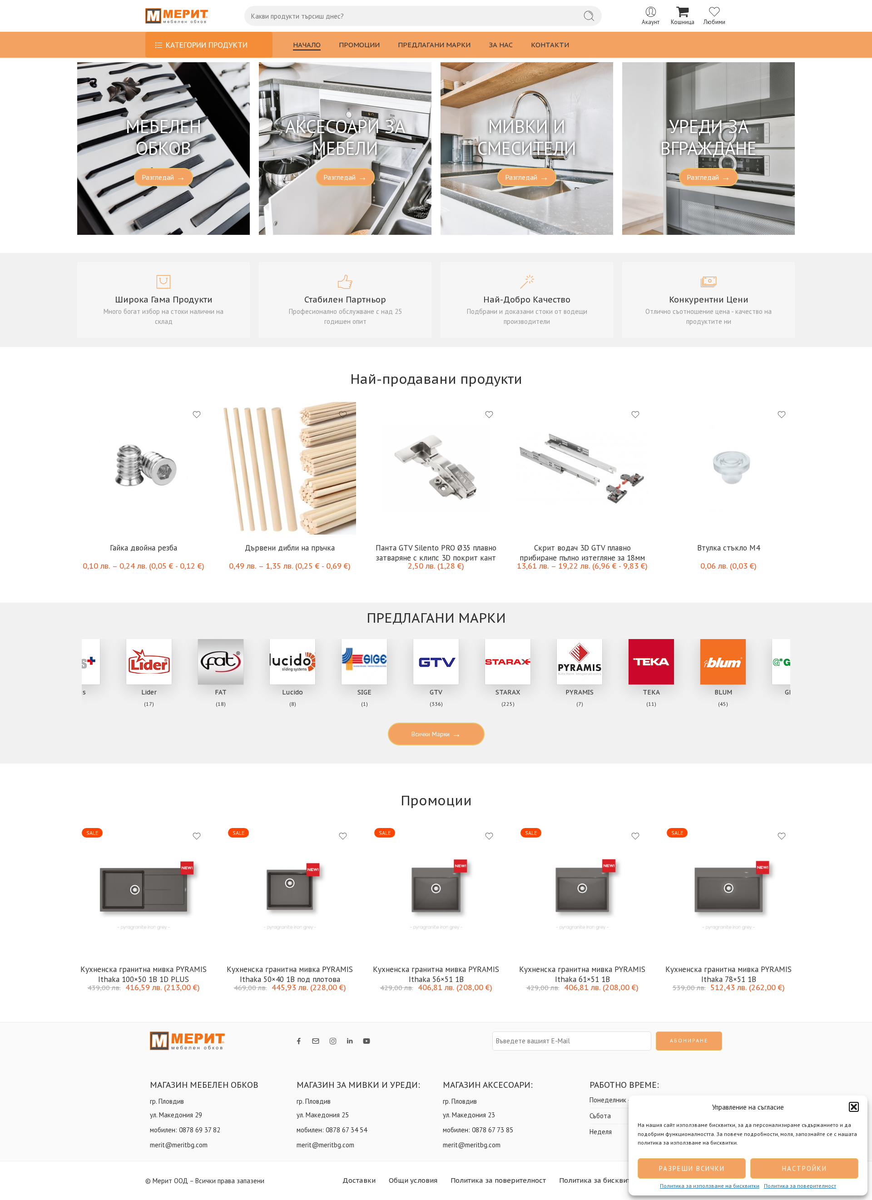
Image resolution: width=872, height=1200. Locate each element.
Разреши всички (692, 1168)
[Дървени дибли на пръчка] (289, 468)
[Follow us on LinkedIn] (349, 1041)
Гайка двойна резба (143, 547)
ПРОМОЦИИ (359, 44)
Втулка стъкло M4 (728, 547)
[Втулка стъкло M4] (728, 468)
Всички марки (436, 734)
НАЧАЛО (307, 44)
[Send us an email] (316, 1041)
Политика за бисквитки (599, 1180)
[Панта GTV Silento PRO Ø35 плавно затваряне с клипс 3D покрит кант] (436, 468)
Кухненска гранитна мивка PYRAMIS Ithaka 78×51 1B (728, 973)
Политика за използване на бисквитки (709, 1186)
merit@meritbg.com (179, 1144)
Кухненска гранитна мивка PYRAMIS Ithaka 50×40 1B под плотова (290, 973)
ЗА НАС (501, 44)
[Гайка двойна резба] (143, 468)
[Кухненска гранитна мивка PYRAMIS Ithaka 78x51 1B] (728, 889)
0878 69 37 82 (199, 1130)
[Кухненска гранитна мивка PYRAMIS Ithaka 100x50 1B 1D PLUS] (143, 889)
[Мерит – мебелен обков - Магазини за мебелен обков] (176, 16)
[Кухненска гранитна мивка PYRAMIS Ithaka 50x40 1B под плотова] (289, 889)
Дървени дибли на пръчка (290, 547)
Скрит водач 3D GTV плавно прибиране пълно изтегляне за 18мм (582, 552)
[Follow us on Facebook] (298, 1041)
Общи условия (413, 1180)
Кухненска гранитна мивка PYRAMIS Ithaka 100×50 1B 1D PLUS (143, 973)
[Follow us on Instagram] (333, 1041)
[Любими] (196, 415)
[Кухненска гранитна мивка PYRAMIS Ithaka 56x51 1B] (436, 889)
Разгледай (163, 177)
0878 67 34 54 (346, 1130)
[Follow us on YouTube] (366, 1041)
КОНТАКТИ (550, 44)
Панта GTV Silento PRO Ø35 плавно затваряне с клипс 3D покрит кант (436, 552)
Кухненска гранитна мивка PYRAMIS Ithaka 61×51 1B (582, 973)
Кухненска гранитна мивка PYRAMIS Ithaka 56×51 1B (436, 973)
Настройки (804, 1168)
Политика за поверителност (800, 1186)
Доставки (359, 1180)
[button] (853, 1106)
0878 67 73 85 (492, 1130)
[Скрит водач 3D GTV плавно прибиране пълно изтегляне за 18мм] (582, 468)
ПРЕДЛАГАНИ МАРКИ (434, 44)
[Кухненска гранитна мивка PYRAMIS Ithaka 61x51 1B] (582, 889)
